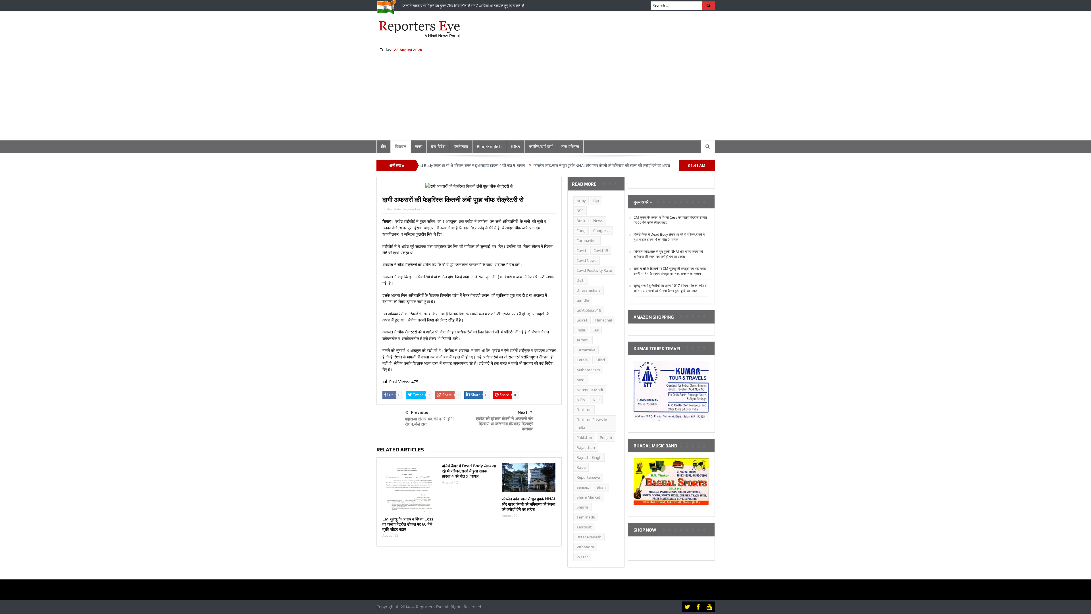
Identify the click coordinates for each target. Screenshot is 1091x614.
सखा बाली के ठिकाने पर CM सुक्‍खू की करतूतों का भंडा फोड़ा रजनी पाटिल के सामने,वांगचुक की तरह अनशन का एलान (670, 271)
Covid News (586, 260)
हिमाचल (400, 146)
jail (596, 330)
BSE (580, 210)
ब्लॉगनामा (461, 146)
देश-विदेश (438, 146)
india (580, 330)
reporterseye (588, 477)
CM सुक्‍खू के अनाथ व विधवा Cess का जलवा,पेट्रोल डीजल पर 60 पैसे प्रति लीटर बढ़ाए (407, 524)
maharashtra (588, 370)
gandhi (582, 300)
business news (589, 220)
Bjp (596, 200)
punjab (606, 437)
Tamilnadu (585, 517)
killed (600, 360)
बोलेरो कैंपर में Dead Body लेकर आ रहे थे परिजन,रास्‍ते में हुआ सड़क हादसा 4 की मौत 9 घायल (428, 165)
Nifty (580, 399)
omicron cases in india (591, 423)
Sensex (582, 487)
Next (522, 412)
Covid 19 (601, 250)
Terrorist (584, 527)
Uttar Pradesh (588, 537)
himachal (603, 320)
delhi (580, 280)
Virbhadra (585, 547)
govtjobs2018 (588, 310)
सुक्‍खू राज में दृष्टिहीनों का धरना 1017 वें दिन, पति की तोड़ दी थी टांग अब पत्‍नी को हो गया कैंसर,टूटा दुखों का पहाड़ (670, 288)
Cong (581, 230)
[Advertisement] (545, 97)
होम (383, 146)
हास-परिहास (570, 146)
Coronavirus (586, 240)
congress (601, 230)
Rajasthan (585, 447)
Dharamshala (588, 290)
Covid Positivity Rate (594, 270)
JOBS (515, 146)
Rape (581, 467)
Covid (581, 250)
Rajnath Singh (588, 457)
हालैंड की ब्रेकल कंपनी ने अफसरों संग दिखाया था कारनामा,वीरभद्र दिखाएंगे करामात (504, 424)
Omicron (584, 409)
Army (581, 200)
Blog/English (489, 146)
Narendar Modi (589, 389)
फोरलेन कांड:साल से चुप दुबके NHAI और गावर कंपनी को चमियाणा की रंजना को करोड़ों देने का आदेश (570, 165)
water (582, 557)
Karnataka (586, 350)
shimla (582, 507)
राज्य (418, 146)
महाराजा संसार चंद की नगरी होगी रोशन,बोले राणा (429, 421)
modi (580, 379)
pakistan (584, 437)
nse (596, 399)
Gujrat (582, 320)
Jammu (583, 340)
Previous (419, 412)
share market (588, 497)
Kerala (582, 360)
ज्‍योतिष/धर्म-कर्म (541, 146)
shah (601, 487)
